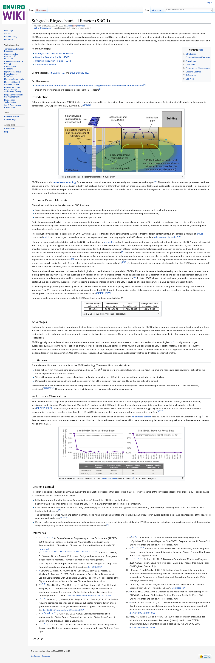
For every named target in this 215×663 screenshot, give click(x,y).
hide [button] (201, 50)
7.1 (45, 613)
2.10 (86, 552)
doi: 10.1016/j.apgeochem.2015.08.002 (62, 610)
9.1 (136, 537)
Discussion (41, 10)
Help (6, 132)
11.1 (137, 558)
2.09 (82, 552)
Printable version (11, 116)
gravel (200, 233)
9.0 (132, 537)
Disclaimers (35, 656)
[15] (63, 517)
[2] (100, 89)
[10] (103, 293)
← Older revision (45, 28)
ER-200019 (94, 567)
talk (74, 26)
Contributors (9, 129)
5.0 (41, 584)
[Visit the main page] (13, 12)
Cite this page (10, 119)
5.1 (45, 584)
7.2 (48, 613)
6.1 (45, 598)
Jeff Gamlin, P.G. (56, 73)
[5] (122, 252)
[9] (101, 293)
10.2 (142, 548)
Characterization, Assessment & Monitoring (11, 56)
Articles (7, 33)
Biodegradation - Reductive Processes (54, 53)
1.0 (41, 538)
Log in (209, 3)
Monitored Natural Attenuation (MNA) (12, 83)
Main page (8, 30)
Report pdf (44, 549)
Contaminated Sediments (10, 68)
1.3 (51, 538)
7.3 (51, 613)
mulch (46, 237)
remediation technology (64, 182)
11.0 (133, 558)
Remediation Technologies (10, 101)
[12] (172, 341)
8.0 (41, 624)
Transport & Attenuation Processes (14, 50)
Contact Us (46, 656)
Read (147, 10)
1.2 (48, 538)
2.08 (77, 552)
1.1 (45, 538)
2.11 (91, 552)
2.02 (51, 552)
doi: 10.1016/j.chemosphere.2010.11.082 (88, 595)
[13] (52, 388)
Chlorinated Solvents (45, 64)
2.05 (64, 552)
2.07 (73, 552)
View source (157, 10)
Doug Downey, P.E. (79, 73)
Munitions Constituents (14, 79)
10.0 (133, 548)
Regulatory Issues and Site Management (13, 96)
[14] (39, 408)
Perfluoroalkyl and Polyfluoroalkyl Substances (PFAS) (12, 89)
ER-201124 (177, 588)
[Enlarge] (183, 176)
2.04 (60, 552)
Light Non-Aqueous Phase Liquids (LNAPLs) (12, 74)
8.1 (45, 624)
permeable (109, 242)
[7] (125, 262)
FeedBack (8, 40)
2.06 (69, 552)
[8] (99, 293)
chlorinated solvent (141, 416)
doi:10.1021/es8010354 (141, 627)
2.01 (47, 552)
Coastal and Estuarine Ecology (13, 62)
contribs (80, 26)
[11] (109, 293)
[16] (66, 517)
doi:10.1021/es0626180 (141, 613)
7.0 (41, 613)
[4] (86, 105)
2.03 (55, 552)
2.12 (95, 552)
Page (31, 10)
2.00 (42, 552)
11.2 (141, 558)
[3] (84, 105)
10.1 (137, 548)
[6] (73, 259)
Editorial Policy (10, 37)
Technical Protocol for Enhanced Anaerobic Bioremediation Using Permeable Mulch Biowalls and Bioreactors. (89, 85)
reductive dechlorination (165, 237)
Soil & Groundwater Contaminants (12, 106)
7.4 (55, 613)
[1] (144, 85)
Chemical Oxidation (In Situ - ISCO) (52, 57)
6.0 (41, 598)
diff (35, 28)
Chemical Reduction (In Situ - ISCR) (53, 61)
